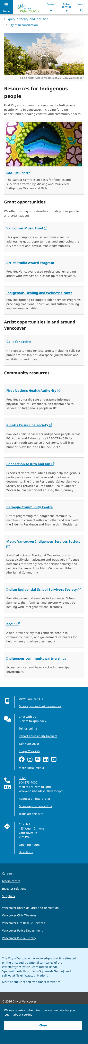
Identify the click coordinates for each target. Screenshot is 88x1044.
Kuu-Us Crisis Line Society (29, 425)
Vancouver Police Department (22, 930)
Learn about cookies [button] (18, 1014)
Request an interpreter (34, 798)
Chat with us (27, 716)
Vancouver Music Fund (26, 228)
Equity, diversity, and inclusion (28, 19)
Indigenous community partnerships (36, 658)
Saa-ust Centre (18, 173)
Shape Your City (29, 751)
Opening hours (29, 844)
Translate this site (31, 814)
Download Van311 (31, 698)
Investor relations (14, 888)
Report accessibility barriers (38, 736)
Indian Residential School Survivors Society (43, 589)
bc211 (13, 624)
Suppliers (8, 896)
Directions (26, 852)
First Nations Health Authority (33, 390)
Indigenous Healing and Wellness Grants (39, 293)
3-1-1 (22, 778)
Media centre (11, 881)
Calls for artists (19, 341)
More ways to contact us (35, 806)
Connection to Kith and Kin (30, 464)
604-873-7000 (28, 782)
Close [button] (43, 1025)
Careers (7, 873)
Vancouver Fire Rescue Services (23, 923)
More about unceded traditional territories (31, 982)
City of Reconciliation (23, 25)
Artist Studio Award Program (30, 262)
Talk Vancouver (29, 743)
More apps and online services (40, 706)
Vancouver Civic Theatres (19, 915)
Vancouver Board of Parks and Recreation (30, 908)
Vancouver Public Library (19, 938)
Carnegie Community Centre (29, 507)
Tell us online (28, 728)
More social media (31, 768)
